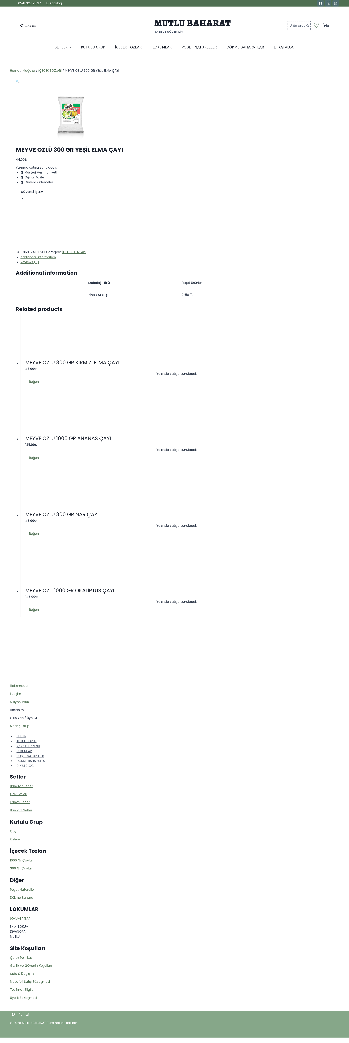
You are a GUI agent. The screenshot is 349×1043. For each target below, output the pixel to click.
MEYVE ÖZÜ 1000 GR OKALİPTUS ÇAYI (69, 590)
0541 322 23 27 (29, 3)
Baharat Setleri (21, 786)
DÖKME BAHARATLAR (245, 47)
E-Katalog (54, 3)
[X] (328, 3)
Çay (13, 831)
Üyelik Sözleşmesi (23, 998)
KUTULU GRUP (93, 47)
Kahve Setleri (20, 802)
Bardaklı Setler (21, 810)
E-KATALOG (284, 47)
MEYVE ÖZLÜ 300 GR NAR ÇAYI (62, 514)
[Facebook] (320, 3)
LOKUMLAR (162, 47)
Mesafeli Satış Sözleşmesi (30, 981)
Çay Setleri (18, 794)
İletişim (15, 694)
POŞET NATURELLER (199, 47)
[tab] (177, 257)
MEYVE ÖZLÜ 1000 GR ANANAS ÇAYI (68, 438)
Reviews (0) (30, 262)
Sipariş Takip (19, 726)
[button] (32, 381)
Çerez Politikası (21, 958)
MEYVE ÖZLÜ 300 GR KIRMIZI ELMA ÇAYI (72, 362)
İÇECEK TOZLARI (129, 47)
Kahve (15, 839)
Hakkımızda (19, 686)
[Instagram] (335, 3)
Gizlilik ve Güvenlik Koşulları (31, 965)
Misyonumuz (19, 702)
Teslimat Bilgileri (22, 989)
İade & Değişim (22, 973)
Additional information (38, 257)
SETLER (21, 736)
